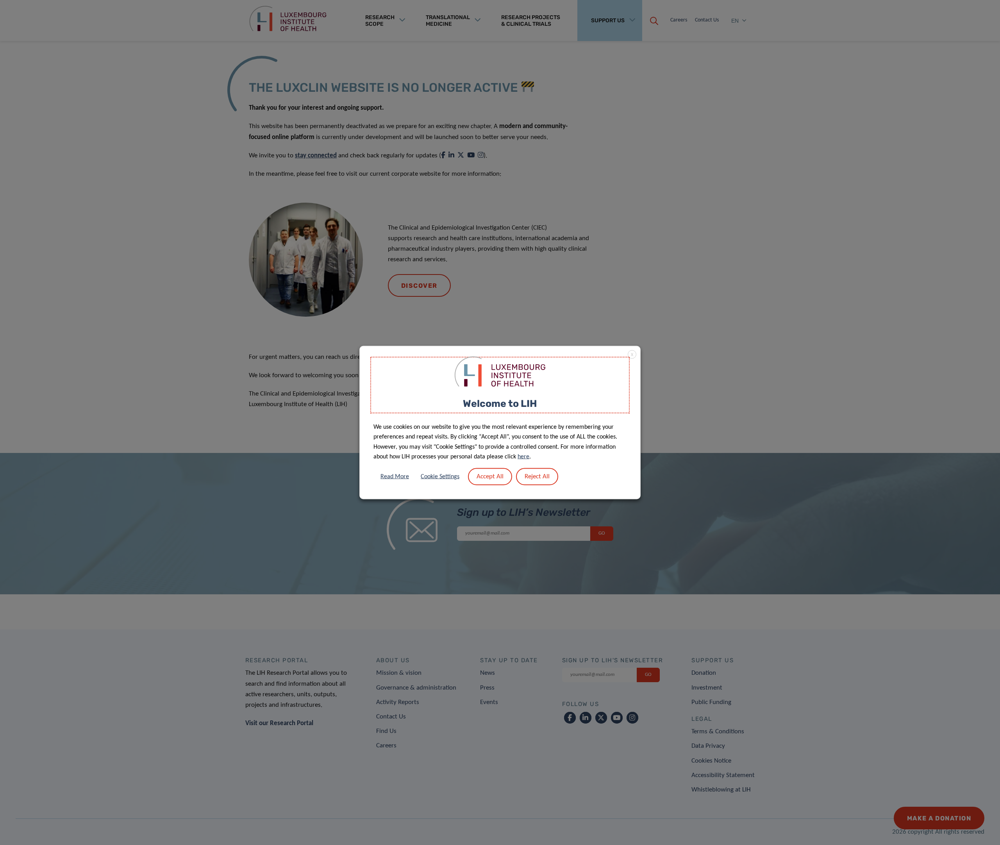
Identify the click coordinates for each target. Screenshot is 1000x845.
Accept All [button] (490, 476)
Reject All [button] (537, 476)
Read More (394, 476)
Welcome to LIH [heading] (500, 403)
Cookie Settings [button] (440, 476)
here (523, 457)
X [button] (632, 355)
